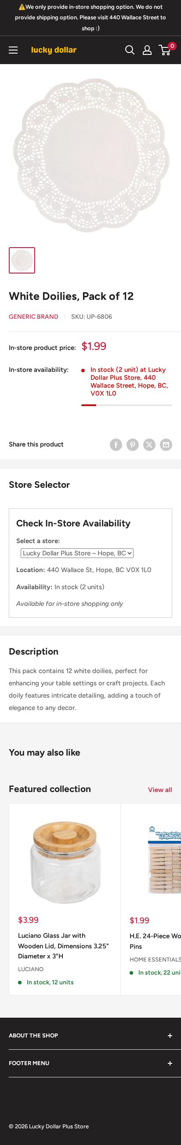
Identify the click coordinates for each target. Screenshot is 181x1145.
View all (160, 790)
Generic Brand (33, 316)
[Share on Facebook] (116, 444)
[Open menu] (13, 50)
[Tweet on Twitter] (149, 444)
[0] (164, 50)
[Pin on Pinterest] (133, 444)
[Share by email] (166, 444)
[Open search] (130, 50)
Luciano (30, 969)
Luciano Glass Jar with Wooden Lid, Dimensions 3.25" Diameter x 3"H (63, 946)
